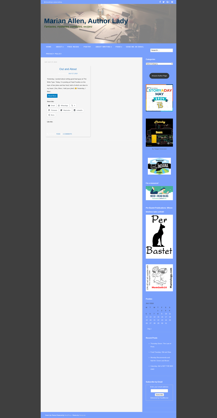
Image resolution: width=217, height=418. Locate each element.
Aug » (149, 329)
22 (158, 320)
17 (166, 317)
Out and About (68, 69)
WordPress (68, 415)
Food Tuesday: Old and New (161, 352)
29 (158, 323)
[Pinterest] (172, 2)
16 (162, 317)
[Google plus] (168, 2)
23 (162, 320)
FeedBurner (164, 398)
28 (154, 323)
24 (166, 320)
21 (154, 320)
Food (58, 134)
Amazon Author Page (159, 76)
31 (166, 323)
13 (150, 317)
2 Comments (67, 134)
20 (150, 320)
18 (170, 317)
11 (170, 314)
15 (158, 317)
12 (147, 317)
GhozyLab (82, 415)
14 (154, 317)
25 (170, 320)
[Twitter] (164, 2)
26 (147, 323)
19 (147, 320)
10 (166, 314)
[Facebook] (160, 2)
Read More (52, 96)
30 (162, 323)
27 (150, 323)
